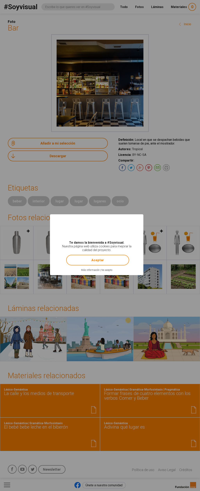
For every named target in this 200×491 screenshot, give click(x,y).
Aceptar (97, 260)
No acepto (106, 269)
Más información (90, 269)
